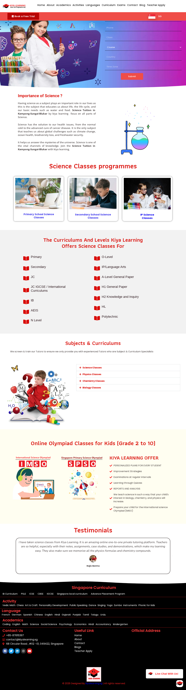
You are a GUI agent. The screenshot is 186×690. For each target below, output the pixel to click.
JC (33, 277)
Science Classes (92, 367)
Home (41, 5)
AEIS (34, 310)
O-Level (107, 257)
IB (32, 300)
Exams (121, 5)
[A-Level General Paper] (97, 278)
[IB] (26, 301)
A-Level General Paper (118, 277)
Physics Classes (92, 374)
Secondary (38, 267)
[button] (23, 16)
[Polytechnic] (97, 318)
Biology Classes (92, 387)
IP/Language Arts (114, 267)
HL (104, 306)
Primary (36, 257)
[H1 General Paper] (97, 288)
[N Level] (26, 321)
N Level (36, 320)
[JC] (26, 278)
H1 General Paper (114, 287)
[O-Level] (97, 258)
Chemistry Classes (94, 380)
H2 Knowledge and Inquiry (120, 297)
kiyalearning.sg (93, 683)
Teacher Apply (156, 5)
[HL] (97, 308)
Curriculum (109, 5)
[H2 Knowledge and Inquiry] (97, 298)
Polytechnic (110, 316)
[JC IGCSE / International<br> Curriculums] (26, 290)
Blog (142, 5)
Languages (93, 5)
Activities (78, 5)
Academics (63, 5)
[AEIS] (26, 311)
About (50, 5)
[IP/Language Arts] (97, 268)
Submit (132, 76)
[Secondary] (26, 268)
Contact (132, 5)
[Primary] (26, 258)
